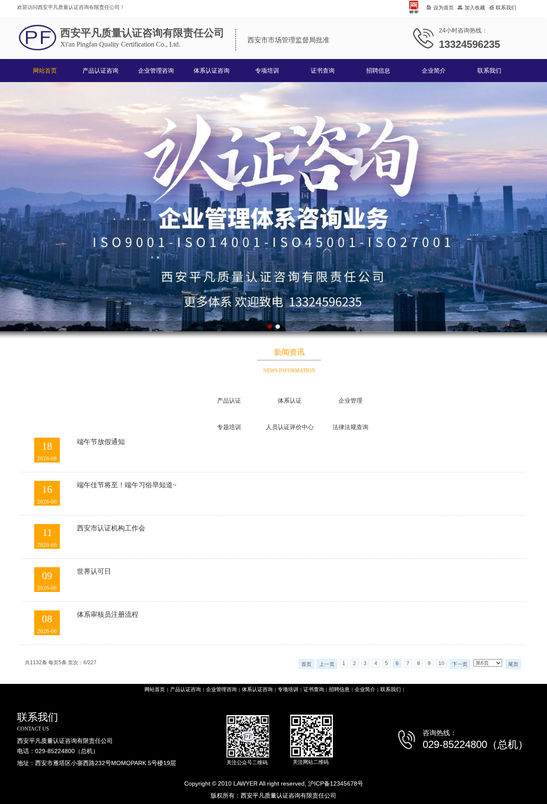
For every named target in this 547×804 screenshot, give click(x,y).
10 (441, 663)
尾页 (513, 664)
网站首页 (45, 71)
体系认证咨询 (211, 71)
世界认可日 (94, 571)
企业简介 (434, 71)
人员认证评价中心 (290, 427)
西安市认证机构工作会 (111, 528)
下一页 (460, 664)
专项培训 (267, 71)
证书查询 (323, 71)
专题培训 (229, 427)
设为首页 (443, 8)
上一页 (327, 664)
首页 (306, 664)
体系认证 (290, 401)
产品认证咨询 (100, 71)
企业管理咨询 (156, 71)
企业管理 (350, 401)
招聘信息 (378, 71)
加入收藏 (475, 8)
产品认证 (229, 401)
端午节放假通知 (101, 441)
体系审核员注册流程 (107, 614)
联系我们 (489, 71)
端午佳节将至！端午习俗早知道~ (126, 485)
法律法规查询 (350, 427)
